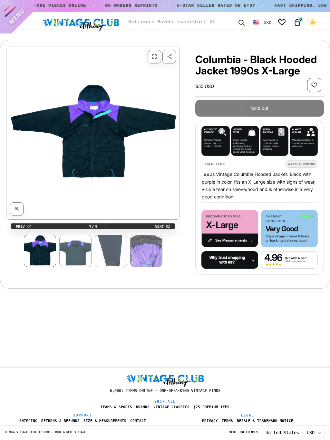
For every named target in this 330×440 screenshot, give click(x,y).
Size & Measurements (104, 421)
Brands (143, 407)
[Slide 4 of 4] (146, 251)
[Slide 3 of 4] (111, 251)
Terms (227, 421)
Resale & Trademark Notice (265, 421)
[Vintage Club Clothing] (81, 22)
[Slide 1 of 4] (40, 251)
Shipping (28, 421)
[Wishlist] (281, 22)
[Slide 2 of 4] (75, 251)
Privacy (210, 421)
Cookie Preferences (242, 432)
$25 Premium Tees (211, 407)
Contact (138, 421)
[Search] (241, 22)
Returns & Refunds (60, 421)
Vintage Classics (171, 407)
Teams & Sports (116, 407)
